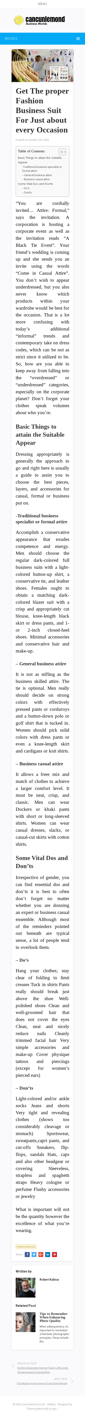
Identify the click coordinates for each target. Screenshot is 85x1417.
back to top (50, 1408)
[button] (42, 4)
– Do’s (25, 188)
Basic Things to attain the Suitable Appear (40, 160)
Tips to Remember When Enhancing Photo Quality (54, 1317)
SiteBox (51, 1404)
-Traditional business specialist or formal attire (42, 169)
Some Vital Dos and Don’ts (35, 184)
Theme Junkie (34, 1408)
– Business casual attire (36, 179)
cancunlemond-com (33, 1404)
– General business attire (37, 175)
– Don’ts (27, 192)
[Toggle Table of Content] (60, 151)
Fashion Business (26, 1246)
